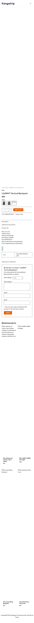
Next (32, 180)
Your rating (8, 277)
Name (6, 292)
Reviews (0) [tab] (5, 228)
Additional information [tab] (8, 224)
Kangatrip (8, 3)
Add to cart (18, 209)
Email (6, 300)
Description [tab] (5, 221)
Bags (7, 187)
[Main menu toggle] (30, 3)
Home (3, 187)
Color (3, 200)
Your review (8, 282)
